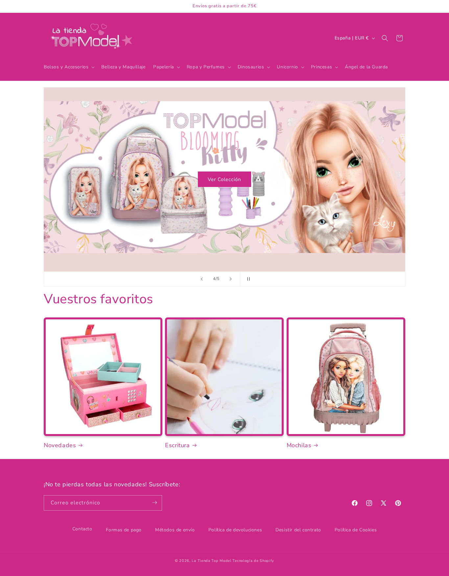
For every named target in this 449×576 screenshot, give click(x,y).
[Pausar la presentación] (247, 279)
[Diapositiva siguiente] (231, 279)
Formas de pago (124, 530)
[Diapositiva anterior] (202, 279)
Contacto (82, 529)
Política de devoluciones (235, 530)
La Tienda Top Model (211, 560)
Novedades (60, 445)
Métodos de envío (175, 530)
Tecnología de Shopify (253, 560)
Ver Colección (224, 179)
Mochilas (299, 445)
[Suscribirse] (154, 502)
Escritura (177, 445)
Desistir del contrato (298, 530)
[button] (68, 67)
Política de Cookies (356, 530)
